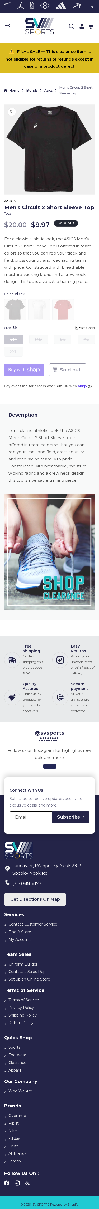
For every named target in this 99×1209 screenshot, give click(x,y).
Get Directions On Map (35, 899)
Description (22, 415)
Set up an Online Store (29, 979)
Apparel (15, 1070)
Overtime (17, 1115)
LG (65, 340)
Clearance (17, 1062)
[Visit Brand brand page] (21, 6)
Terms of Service (23, 1000)
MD (41, 340)
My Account (19, 939)
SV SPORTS (40, 1204)
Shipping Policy (22, 1015)
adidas (14, 1138)
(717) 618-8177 (26, 883)
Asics (48, 90)
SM (16, 340)
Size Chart (87, 328)
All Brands (17, 1153)
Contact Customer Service (32, 924)
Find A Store (19, 931)
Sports (14, 1047)
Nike (12, 1130)
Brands (31, 90)
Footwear (17, 1055)
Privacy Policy (21, 1007)
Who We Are (20, 1091)
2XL (16, 353)
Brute (13, 1146)
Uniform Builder (22, 964)
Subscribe (68, 817)
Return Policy (21, 1022)
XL (89, 340)
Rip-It (13, 1123)
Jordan (14, 1161)
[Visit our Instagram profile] (49, 766)
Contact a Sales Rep (27, 971)
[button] (90, 26)
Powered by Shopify (64, 1204)
